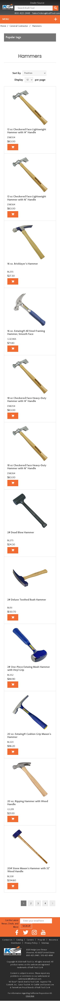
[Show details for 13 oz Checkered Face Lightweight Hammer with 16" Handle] (30, 175)
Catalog (19, 940)
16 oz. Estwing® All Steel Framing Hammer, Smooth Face (26, 332)
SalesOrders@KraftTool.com (46, 13)
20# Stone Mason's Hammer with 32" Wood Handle (28, 870)
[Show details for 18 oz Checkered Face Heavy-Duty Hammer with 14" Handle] (30, 376)
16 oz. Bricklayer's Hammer (22, 263)
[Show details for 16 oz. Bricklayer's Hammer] (30, 242)
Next (52, 903)
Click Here (30, 996)
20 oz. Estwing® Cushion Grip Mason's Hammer (29, 735)
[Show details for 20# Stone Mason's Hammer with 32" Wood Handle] (30, 847)
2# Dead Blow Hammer (20, 532)
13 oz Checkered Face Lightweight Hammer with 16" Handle (26, 198)
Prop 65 (41, 940)
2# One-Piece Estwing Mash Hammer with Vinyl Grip (28, 668)
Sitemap (45, 943)
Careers (30, 940)
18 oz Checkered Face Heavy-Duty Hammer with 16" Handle (26, 467)
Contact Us (7, 940)
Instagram (34, 932)
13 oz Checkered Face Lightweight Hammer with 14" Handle (26, 131)
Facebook (16, 932)
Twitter (25, 932)
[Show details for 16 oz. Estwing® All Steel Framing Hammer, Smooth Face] (30, 309)
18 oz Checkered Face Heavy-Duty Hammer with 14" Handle (26, 400)
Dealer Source (37, 3)
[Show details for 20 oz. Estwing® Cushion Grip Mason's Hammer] (30, 712)
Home (3, 26)
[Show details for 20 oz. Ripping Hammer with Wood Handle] (30, 779)
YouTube (43, 932)
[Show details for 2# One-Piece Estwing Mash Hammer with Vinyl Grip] (30, 645)
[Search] (55, 8)
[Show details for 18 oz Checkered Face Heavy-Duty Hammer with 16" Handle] (30, 443)
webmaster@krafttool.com (29, 979)
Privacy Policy (31, 943)
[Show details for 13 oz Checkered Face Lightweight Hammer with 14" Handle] (30, 108)
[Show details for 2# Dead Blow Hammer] (30, 511)
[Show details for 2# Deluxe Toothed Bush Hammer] (30, 578)
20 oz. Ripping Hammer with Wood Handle (27, 803)
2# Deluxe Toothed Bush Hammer (26, 599)
